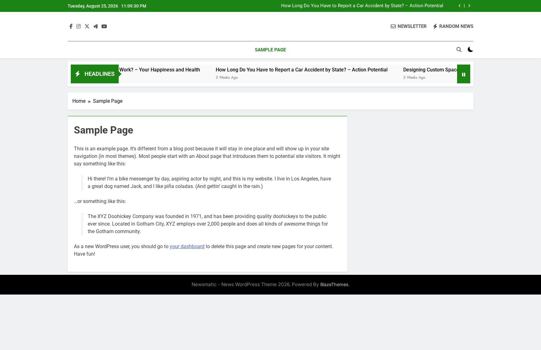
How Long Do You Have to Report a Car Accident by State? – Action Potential (362, 5)
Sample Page (270, 50)
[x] (87, 26)
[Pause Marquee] (463, 74)
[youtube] (104, 26)
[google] (95, 26)
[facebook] (71, 26)
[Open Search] (458, 49)
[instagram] (79, 26)
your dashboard (187, 246)
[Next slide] (469, 5)
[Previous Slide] (460, 5)
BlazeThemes (334, 284)
